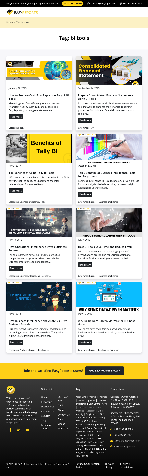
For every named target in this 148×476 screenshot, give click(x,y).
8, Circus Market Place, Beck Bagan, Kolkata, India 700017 (125, 420)
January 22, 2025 (18, 88)
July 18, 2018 (15, 239)
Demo (61, 419)
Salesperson (81, 435)
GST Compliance (90, 421)
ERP (102, 414)
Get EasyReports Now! (103, 370)
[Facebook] (10, 429)
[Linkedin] (19, 429)
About (61, 410)
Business (93, 201)
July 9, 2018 (84, 239)
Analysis (92, 396)
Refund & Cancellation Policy (88, 465)
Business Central (46, 426)
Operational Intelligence (40, 276)
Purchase (80, 428)
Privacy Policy (110, 465)
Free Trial (63, 428)
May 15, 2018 (85, 313)
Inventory (89, 424)
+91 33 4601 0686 (123, 429)
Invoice (100, 424)
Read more (16, 116)
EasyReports (92, 414)
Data (91, 407)
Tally (22, 127)
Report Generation (95, 428)
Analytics (24, 350)
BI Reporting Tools (86, 400)
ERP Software (89, 417)
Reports (91, 431)
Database (91, 410)
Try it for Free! (73, 3)
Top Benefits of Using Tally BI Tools (31, 172)
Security (45, 415)
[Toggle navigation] (138, 12)
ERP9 (78, 417)
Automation (47, 411)
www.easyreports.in (124, 446)
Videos (61, 423)
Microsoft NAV (63, 399)
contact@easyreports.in (103, 3)
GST (78, 421)
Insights (79, 424)
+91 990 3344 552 (132, 3)
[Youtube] (27, 429)
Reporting (114, 350)
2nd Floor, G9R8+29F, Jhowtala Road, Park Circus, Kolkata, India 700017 (125, 404)
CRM (104, 403)
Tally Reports (82, 455)
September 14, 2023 (89, 88)
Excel (100, 417)
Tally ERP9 (88, 448)
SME (92, 435)
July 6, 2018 (15, 313)
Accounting (81, 396)
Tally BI (90, 438)
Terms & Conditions (127, 465)
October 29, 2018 (87, 165)
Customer (82, 407)
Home (9, 22)
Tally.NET (80, 438)
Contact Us (64, 414)
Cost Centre (94, 403)
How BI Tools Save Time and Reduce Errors (105, 247)
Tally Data (93, 441)
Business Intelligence (29, 201)
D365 (60, 405)
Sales (99, 431)
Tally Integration (96, 452)
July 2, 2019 (15, 165)
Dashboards (47, 406)
